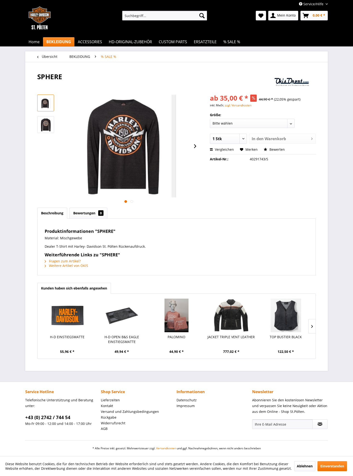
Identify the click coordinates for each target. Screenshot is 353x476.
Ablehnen (305, 466)
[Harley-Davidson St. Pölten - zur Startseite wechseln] (40, 27)
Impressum (185, 406)
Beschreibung (52, 213)
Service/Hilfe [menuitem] (313, 4)
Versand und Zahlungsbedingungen (130, 411)
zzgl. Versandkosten (238, 105)
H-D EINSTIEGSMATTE (67, 337)
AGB (104, 428)
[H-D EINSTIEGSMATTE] (67, 315)
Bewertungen (87, 213)
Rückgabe (108, 417)
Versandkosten (166, 448)
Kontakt (107, 406)
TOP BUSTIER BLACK (286, 337)
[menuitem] (164, 15)
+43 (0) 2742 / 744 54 (47, 417)
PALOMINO (176, 337)
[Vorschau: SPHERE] (45, 103)
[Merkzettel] (261, 15)
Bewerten (276, 149)
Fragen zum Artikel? (64, 261)
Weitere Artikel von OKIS (68, 265)
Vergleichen (224, 149)
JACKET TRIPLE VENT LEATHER (231, 337)
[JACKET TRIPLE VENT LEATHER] (231, 315)
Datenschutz (186, 400)
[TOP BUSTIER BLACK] (286, 315)
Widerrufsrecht (113, 423)
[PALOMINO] (176, 315)
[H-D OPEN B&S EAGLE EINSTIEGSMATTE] (122, 315)
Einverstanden (332, 466)
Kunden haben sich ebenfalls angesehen (74, 288)
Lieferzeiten (110, 400)
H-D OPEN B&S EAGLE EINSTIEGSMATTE (121, 339)
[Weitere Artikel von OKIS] (292, 81)
